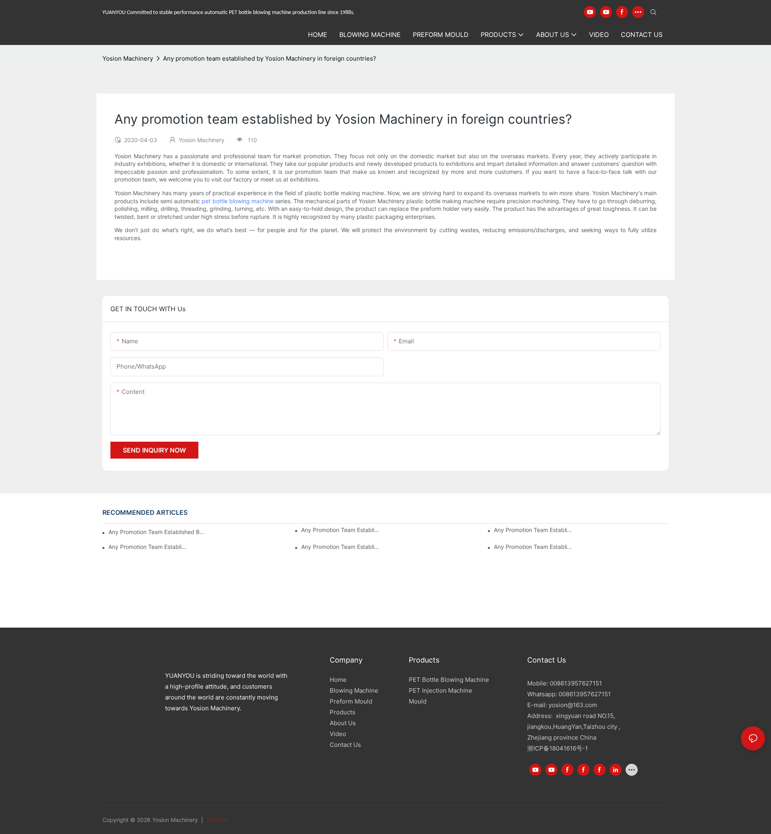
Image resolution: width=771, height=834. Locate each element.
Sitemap (216, 819)
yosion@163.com (573, 705)
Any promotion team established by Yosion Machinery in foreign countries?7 (157, 531)
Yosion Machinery (127, 58)
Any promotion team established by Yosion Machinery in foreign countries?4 (147, 546)
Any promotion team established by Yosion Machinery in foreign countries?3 (340, 546)
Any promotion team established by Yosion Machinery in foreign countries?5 (533, 529)
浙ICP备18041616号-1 (557, 748)
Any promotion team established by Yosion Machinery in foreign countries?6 (340, 529)
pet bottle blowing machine (237, 201)
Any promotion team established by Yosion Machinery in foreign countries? (269, 58)
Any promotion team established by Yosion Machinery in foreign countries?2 (533, 546)
